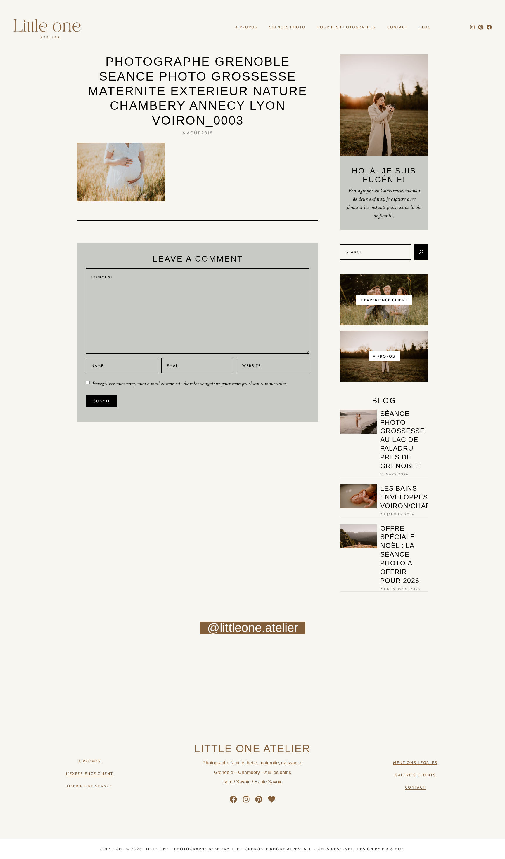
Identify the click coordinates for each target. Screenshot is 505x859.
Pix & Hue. (393, 848)
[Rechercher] (421, 252)
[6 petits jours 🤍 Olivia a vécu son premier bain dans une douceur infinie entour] (379, 668)
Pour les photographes (346, 27)
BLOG (425, 27)
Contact (397, 27)
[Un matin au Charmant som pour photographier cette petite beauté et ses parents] (42, 668)
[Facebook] (489, 27)
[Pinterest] (480, 27)
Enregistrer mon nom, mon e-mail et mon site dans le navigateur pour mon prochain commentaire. (190, 383)
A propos (246, 27)
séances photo (287, 27)
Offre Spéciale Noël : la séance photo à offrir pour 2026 (399, 554)
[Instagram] (472, 27)
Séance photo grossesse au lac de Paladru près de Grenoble (402, 440)
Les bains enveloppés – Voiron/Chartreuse (420, 497)
